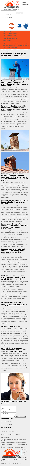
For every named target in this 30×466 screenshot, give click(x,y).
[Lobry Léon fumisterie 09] (11, 5)
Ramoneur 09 (7, 40)
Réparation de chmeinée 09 (11, 33)
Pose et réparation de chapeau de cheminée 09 (16, 45)
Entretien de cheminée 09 (10, 47)
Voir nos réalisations (6, 51)
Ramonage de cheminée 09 (11, 35)
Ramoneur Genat (14, 442)
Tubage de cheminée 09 (10, 37)
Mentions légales (19, 463)
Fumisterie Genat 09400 (7, 439)
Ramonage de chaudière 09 (11, 42)
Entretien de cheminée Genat (17, 447)
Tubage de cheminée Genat (11, 441)
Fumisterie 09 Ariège (9, 31)
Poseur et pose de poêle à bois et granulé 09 (15, 43)
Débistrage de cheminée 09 (11, 38)
